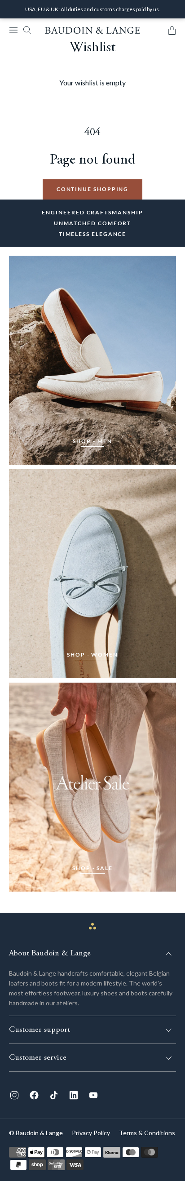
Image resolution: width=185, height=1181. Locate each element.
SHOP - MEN (92, 441)
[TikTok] (53, 1095)
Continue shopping (93, 189)
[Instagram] (14, 1095)
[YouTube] (93, 1095)
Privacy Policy (91, 1133)
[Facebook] (34, 1095)
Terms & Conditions (147, 1133)
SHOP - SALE (92, 868)
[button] (13, 30)
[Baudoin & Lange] (93, 30)
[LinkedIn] (73, 1095)
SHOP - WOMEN (92, 654)
